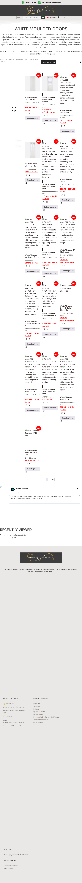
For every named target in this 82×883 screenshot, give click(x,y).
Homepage (10, 59)
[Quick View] (29, 113)
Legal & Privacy (10, 860)
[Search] (43, 17)
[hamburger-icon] (18, 17)
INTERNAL (19, 59)
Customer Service (41, 698)
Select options (33, 118)
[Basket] (64, 17)
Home (2, 59)
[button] (9, 495)
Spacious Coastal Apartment (69, 61)
